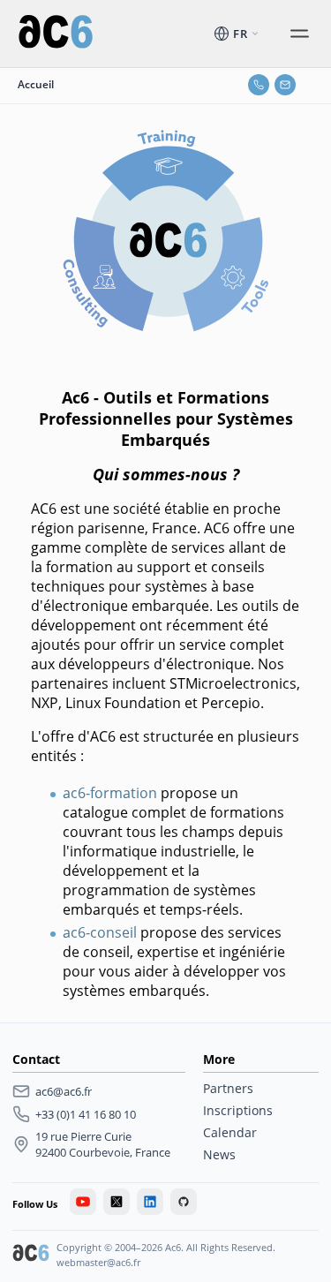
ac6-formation (110, 793)
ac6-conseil (100, 932)
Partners (228, 1088)
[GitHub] (183, 1201)
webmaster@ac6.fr (98, 1262)
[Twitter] (116, 1201)
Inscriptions (238, 1110)
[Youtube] (83, 1201)
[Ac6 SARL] (30, 1254)
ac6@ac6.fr (63, 1091)
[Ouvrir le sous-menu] (299, 33)
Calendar (230, 1132)
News (219, 1154)
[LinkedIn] (150, 1201)
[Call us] (258, 84)
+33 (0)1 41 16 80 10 (85, 1114)
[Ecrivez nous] (285, 84)
